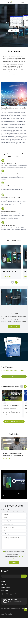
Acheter (22, 2)
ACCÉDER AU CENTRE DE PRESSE (14, 410)
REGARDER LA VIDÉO (14, 34)
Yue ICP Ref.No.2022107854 (10, 599)
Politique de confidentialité (12, 602)
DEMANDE (13, 30)
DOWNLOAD (14, 365)
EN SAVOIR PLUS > (14, 312)
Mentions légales (4, 602)
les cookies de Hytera (21, 547)
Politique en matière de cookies (6, 603)
